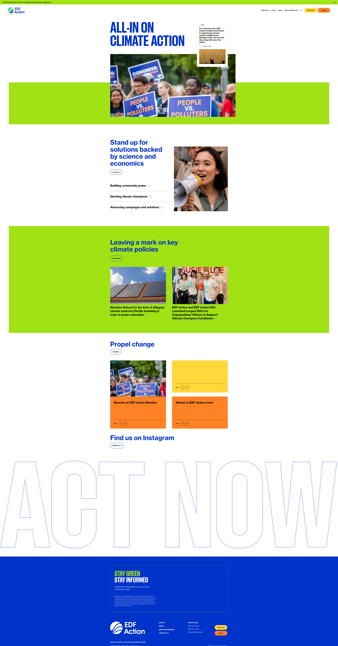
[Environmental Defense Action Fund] (16, 10)
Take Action (221, 627)
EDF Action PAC (193, 629)
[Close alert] (335, 2)
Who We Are (193, 622)
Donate (221, 633)
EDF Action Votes (193, 626)
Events (162, 622)
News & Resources (166, 629)
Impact (162, 626)
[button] (301, 10)
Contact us (164, 633)
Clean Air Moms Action (195, 632)
